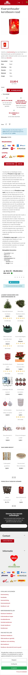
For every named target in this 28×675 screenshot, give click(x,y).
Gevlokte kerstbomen (6, 622)
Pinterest (9, 124)
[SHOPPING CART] (26, 3)
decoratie (9, 58)
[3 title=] (19, 277)
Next (15, 477)
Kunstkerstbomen (5, 619)
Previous (13, 477)
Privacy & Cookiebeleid (21, 671)
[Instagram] (8, 545)
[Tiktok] (15, 545)
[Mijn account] (24, 2)
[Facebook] (2, 545)
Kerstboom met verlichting (8, 641)
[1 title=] (15, 277)
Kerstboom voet (5, 606)
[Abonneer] (25, 526)
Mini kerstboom (5, 644)
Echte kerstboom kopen (7, 616)
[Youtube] (12, 545)
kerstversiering (11, 52)
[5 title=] (24, 277)
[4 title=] (21, 277)
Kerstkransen (4, 628)
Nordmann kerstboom (6, 613)
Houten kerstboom (5, 625)
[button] (7, 541)
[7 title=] (8, 318)
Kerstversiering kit (5, 603)
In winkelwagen (14, 90)
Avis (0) (20, 164)
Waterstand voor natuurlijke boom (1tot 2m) (7, 339)
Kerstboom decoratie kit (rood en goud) (11, 647)
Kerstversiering (5, 594)
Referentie (4, 137)
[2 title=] (17, 277)
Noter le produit (14, 282)
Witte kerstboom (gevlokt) (7, 638)
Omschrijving (10, 164)
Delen (6, 124)
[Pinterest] (5, 545)
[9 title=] (10, 318)
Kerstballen (4, 597)
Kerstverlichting (5, 600)
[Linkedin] (19, 545)
